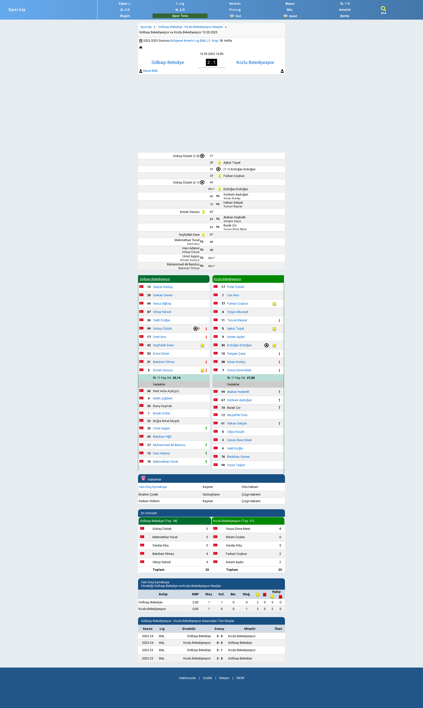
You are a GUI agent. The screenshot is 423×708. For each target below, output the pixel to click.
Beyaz (290, 3)
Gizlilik (207, 678)
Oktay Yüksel (162, 312)
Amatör (345, 10)
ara (383, 13)
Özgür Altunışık (237, 312)
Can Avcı (233, 295)
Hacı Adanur (191, 248)
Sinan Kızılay (231, 198)
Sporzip (17, 10)
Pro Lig (235, 10)
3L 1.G (345, 3)
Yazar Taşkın (236, 465)
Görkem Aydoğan (235, 194)
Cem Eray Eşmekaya (153, 487)
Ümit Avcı (193, 244)
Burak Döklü (161, 413)
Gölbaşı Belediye (168, 62)
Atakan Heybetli (234, 217)
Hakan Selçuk (233, 202)
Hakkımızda (187, 678)
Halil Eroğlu (235, 448)
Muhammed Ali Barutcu (183, 264)
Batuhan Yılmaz (189, 268)
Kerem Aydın (236, 337)
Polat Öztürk (235, 287)
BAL (290, 10)
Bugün (125, 16)
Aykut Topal (231, 162)
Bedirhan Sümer (238, 457)
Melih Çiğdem (163, 398)
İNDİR (240, 678)
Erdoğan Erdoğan (243, 169)
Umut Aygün (191, 256)
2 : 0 (220, 658)
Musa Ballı (150, 71)
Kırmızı (235, 3)
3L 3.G (180, 10)
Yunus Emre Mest (235, 229)
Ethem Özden (235, 537)
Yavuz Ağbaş (162, 303)
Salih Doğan (161, 320)
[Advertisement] (211, 113)
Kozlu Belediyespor (255, 62)
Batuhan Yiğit (162, 436)
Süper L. (124, 3)
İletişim (224, 678)
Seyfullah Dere (189, 234)
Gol (238, 16)
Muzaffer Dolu (237, 415)
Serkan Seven (163, 295)
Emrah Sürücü (190, 212)
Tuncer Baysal (232, 206)
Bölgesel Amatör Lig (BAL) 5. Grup (194, 40)
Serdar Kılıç (161, 545)
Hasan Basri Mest (239, 440)
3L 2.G (125, 10)
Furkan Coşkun (234, 176)
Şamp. (345, 16)
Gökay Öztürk (182, 156)
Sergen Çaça (232, 221)
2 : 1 (220, 650)
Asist (292, 16)
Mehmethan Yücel (187, 240)
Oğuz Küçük (235, 432)
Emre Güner (161, 353)
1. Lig (180, 3)
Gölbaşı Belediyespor (155, 279)
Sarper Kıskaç (163, 287)
